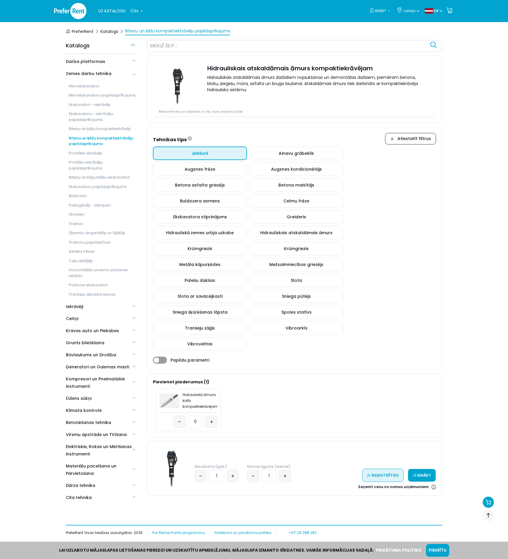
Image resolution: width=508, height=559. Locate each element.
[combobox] (288, 46)
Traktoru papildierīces (90, 242)
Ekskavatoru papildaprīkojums (98, 186)
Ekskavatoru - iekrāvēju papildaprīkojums (91, 116)
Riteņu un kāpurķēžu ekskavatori (99, 177)
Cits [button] (134, 11)
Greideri (76, 214)
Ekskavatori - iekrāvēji (89, 104)
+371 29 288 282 (302, 532)
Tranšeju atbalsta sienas (92, 294)
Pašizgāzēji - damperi (90, 205)
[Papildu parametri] (160, 360)
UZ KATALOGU (112, 11)
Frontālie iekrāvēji (85, 153)
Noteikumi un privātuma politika (243, 532)
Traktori (76, 224)
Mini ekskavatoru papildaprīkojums (102, 95)
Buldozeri (78, 196)
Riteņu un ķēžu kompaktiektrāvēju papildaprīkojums (101, 141)
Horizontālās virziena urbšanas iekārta (98, 273)
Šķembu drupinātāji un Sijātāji (97, 233)
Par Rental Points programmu (178, 532)
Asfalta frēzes (82, 251)
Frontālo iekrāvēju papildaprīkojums (86, 165)
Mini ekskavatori (84, 86)
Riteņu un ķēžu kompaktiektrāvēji (100, 129)
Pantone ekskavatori (88, 285)
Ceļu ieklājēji (81, 261)
